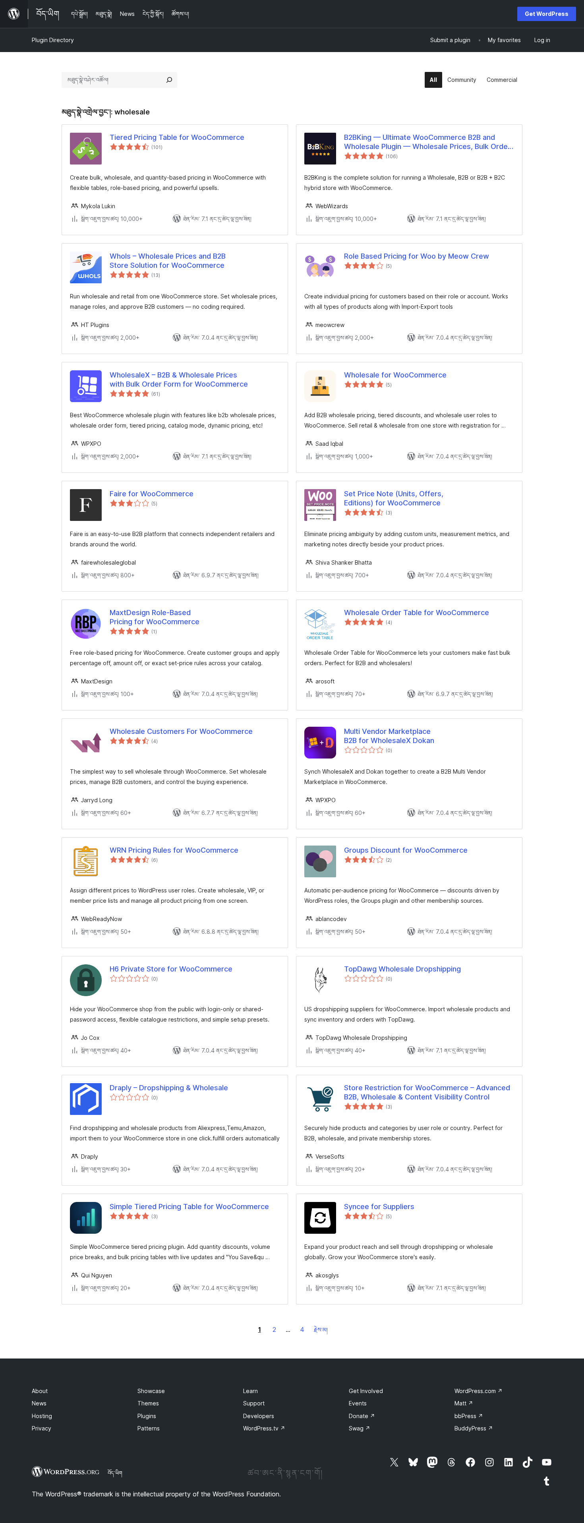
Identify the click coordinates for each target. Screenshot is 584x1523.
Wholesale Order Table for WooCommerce (416, 612)
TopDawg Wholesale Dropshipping (402, 969)
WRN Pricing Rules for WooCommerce (174, 850)
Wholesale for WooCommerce (395, 375)
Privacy (41, 1428)
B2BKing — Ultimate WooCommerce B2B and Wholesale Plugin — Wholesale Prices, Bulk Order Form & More (427, 142)
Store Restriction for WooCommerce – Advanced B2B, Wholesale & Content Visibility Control (427, 1092)
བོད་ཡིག (115, 1473)
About (40, 1391)
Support (254, 1403)
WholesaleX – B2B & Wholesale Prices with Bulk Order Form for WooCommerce (179, 379)
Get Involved (366, 1391)
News (39, 1403)
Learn (250, 1391)
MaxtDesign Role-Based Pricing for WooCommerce (154, 617)
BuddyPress (473, 1428)
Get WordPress (547, 13)
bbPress (468, 1416)
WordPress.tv (264, 1428)
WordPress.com (478, 1391)
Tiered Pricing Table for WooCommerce (177, 137)
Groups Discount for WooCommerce (406, 850)
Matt (463, 1403)
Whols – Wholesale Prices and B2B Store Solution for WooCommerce (168, 260)
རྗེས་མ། (321, 1329)
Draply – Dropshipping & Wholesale (169, 1088)
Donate (362, 1416)
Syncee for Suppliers (379, 1206)
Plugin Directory (53, 40)
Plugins (146, 1416)
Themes (148, 1403)
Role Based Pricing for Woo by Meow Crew (416, 256)
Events (358, 1403)
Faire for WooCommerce (151, 494)
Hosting (42, 1416)
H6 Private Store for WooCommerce (171, 969)
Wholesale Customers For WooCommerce (181, 731)
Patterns (148, 1428)
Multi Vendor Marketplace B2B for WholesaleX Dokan (389, 736)
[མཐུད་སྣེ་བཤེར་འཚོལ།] (169, 80)
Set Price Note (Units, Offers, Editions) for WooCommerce (393, 498)
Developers (258, 1416)
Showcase (151, 1391)
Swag (359, 1428)
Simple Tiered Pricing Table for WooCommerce (189, 1206)
